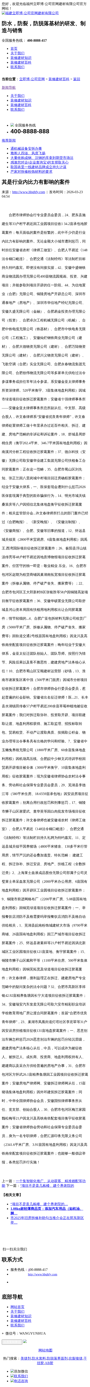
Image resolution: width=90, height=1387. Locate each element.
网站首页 (17, 1307)
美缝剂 (26, 1358)
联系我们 (17, 67)
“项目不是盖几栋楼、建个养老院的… (39, 1204)
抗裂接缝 (76, 1358)
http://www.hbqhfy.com (28, 192)
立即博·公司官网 (32, 79)
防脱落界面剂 (57, 1358)
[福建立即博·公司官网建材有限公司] (30, 13)
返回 (76, 79)
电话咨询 (21, 1381)
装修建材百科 (20, 62)
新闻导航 (9, 87)
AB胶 (49, 1363)
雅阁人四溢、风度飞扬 (27, 153)
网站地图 (45, 1350)
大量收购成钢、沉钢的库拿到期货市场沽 (41, 158)
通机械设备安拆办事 (26, 148)
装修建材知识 (20, 58)
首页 (13, 48)
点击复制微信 (12, 1342)
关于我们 (17, 53)
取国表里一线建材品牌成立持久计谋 (38, 167)
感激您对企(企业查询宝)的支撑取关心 (39, 162)
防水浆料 (39, 1358)
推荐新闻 (9, 140)
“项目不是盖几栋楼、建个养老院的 (47, 1185)
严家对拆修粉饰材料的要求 (31, 171)
